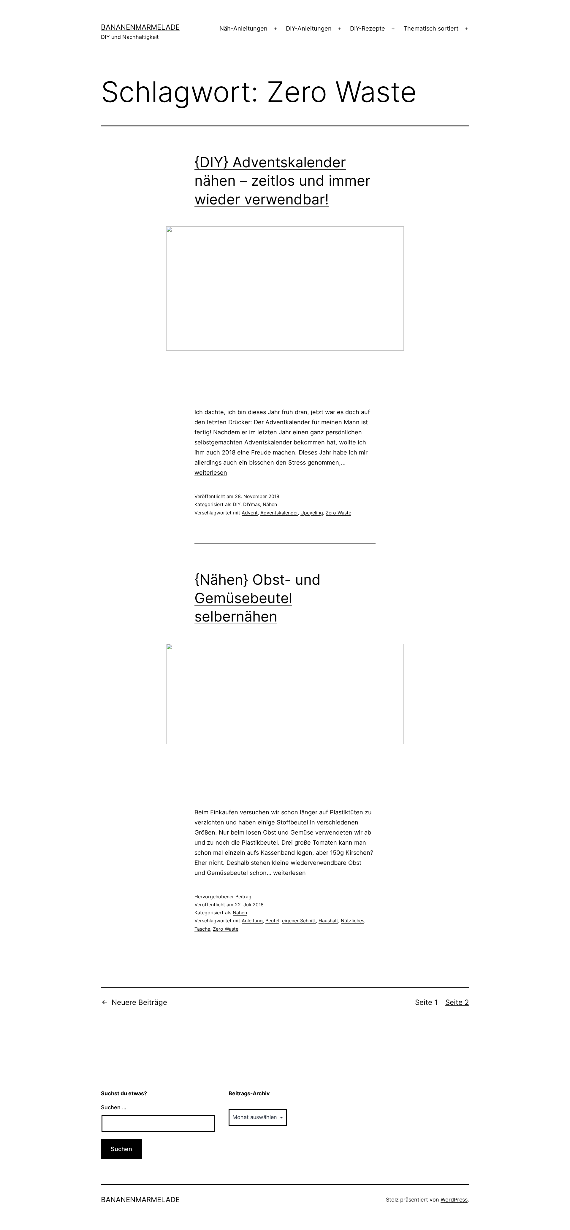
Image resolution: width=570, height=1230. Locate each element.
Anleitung (252, 921)
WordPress (454, 1199)
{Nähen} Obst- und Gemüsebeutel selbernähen (257, 598)
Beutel (272, 921)
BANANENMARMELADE (140, 27)
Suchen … (113, 1107)
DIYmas (251, 504)
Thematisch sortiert (430, 28)
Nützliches (352, 921)
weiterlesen (210, 472)
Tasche (202, 929)
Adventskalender (279, 513)
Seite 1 (426, 1002)
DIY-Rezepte (367, 28)
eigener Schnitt (299, 921)
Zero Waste (338, 513)
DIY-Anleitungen (309, 28)
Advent (250, 513)
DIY (236, 504)
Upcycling (311, 513)
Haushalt (328, 921)
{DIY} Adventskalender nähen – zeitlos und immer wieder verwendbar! (282, 180)
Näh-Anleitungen (243, 28)
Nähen (270, 504)
